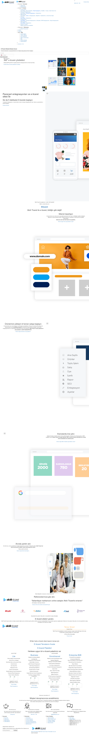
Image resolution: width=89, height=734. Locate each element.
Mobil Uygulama (24, 21)
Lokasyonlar (12, 714)
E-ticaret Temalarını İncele (44, 644)
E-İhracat (22, 16)
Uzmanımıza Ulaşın (50, 15)
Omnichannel (54, 656)
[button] (74, 0)
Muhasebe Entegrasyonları (31, 722)
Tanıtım (27, 15)
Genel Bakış (23, 10)
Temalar (47, 10)
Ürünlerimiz (27, 716)
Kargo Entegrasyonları (54, 20)
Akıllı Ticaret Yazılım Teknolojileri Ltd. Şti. (48, 731)
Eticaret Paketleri (29, 10)
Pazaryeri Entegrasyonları (25, 12)
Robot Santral (50, 722)
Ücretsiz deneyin (6, 105)
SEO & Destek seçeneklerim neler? (68, 441)
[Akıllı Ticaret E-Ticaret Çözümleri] (8, 4)
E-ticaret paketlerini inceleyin (14, 64)
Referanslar (26, 27)
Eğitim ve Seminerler (25, 37)
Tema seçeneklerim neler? (68, 221)
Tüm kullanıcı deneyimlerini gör (44, 608)
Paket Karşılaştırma (37, 10)
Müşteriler (38, 15)
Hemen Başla (13, 684)
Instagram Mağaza (51, 720)
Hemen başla (60, 221)
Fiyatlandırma (38, 13)
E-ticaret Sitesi (23, 9)
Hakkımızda (23, 5)
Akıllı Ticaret (33, 731)
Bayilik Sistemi (23, 6)
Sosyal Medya (71, 716)
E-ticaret (24, 8)
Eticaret (44, 206)
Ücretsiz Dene (22, 42)
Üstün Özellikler (49, 716)
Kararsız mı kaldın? (27, 25)
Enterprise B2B (75, 655)
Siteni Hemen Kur (52, 10)
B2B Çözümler (23, 14)
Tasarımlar (20, 31)
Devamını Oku (35, 608)
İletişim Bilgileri (23, 34)
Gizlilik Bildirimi (7, 721)
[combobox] (1, 55)
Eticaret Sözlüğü (24, 40)
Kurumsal (25, 4)
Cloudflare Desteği (51, 721)
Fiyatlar (19, 30)
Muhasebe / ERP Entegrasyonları (43, 20)
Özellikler (43, 10)
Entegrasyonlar (32, 15)
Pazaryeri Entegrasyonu (30, 13)
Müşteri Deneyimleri (24, 28)
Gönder (15, 730)
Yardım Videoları (24, 35)
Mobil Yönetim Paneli (52, 719)
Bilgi (22, 32)
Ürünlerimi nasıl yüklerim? (26, 331)
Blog (21, 38)
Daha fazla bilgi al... (26, 550)
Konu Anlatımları (24, 36)
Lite (13, 656)
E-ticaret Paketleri (44, 648)
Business (34, 655)
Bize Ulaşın (72, 717)
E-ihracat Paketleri (29, 720)
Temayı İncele (69, 636)
